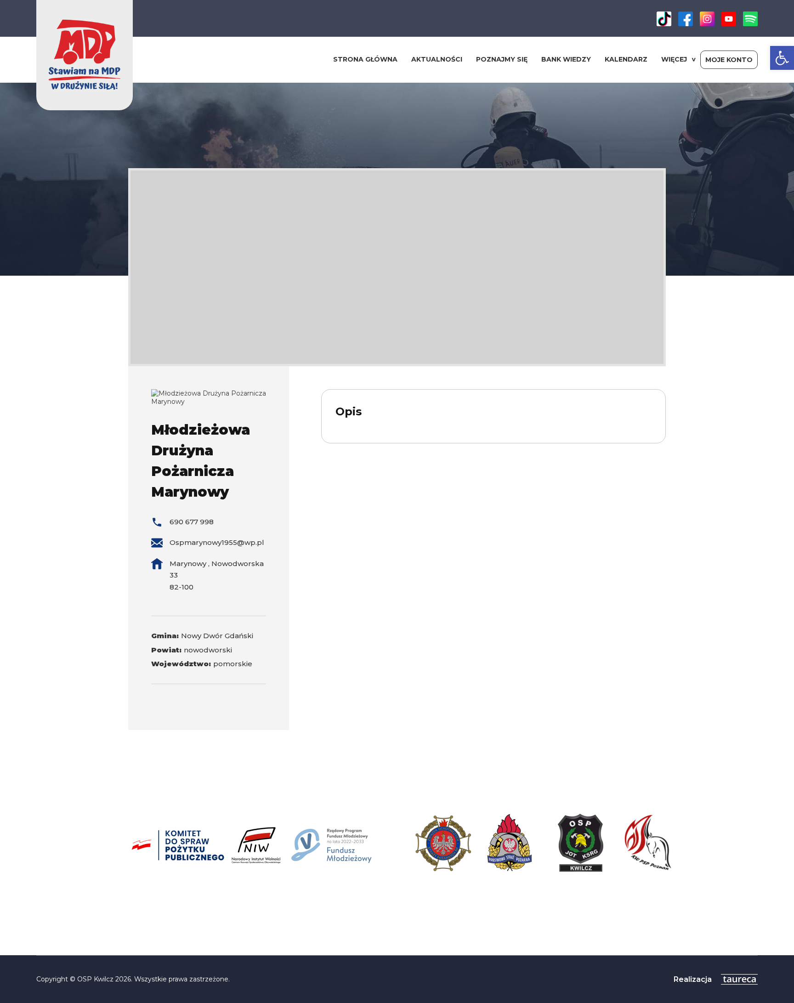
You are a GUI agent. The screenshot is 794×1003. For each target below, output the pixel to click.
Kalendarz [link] (626, 59)
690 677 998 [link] (192, 521)
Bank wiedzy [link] (566, 59)
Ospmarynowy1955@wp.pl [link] (217, 542)
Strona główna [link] (365, 59)
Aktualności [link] (436, 59)
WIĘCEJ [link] (674, 59)
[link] (782, 58)
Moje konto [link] (729, 60)
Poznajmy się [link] (501, 59)
